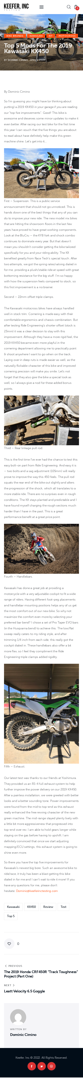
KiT (51, 35)
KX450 (31, 907)
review (48, 907)
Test (63, 907)
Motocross (67, 35)
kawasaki (13, 907)
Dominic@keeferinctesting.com (37, 891)
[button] (11, 943)
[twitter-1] (41, 1066)
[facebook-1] (31, 1066)
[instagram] (51, 1066)
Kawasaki (36, 35)
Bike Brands (15, 35)
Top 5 (11, 916)
